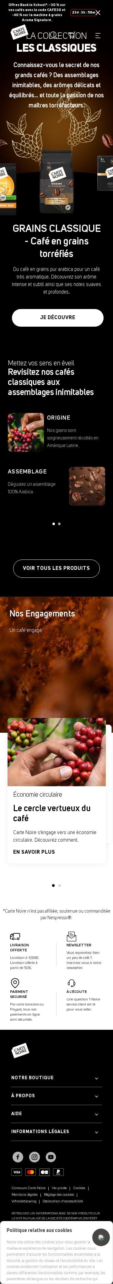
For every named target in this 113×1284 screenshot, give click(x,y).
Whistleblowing (24, 1201)
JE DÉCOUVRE (57, 317)
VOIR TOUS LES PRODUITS (56, 568)
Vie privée (59, 1188)
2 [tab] (59, 886)
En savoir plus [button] (34, 852)
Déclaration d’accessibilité (63, 1201)
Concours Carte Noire (29, 1188)
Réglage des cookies (59, 1195)
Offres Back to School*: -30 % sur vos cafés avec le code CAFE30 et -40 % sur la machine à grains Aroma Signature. (37, 12)
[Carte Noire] (19, 35)
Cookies (79, 1188)
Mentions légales (25, 1195)
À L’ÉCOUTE (77, 992)
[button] (98, 13)
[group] (56, 181)
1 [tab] (53, 886)
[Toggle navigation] (97, 35)
